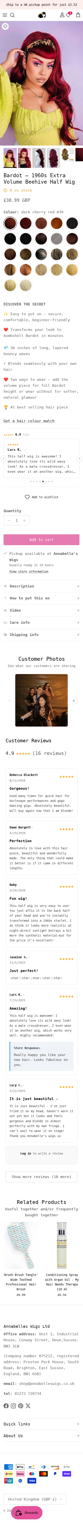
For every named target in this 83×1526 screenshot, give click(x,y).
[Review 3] (37, 481)
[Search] (14, 15)
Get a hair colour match (29, 421)
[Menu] (5, 15)
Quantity (12, 511)
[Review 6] (46, 481)
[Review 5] (43, 481)
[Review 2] (34, 481)
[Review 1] (31, 481)
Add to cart (41, 539)
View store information (28, 571)
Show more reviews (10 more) (41, 1177)
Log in (25, 1153)
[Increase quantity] (25, 520)
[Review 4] (40, 481)
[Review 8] (52, 481)
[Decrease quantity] (8, 520)
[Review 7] (49, 481)
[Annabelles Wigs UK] (41, 15)
